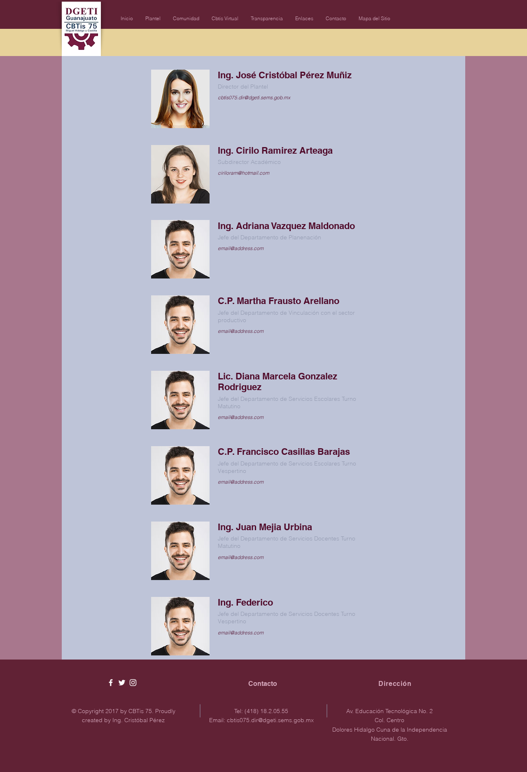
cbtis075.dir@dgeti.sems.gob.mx (270, 720)
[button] (153, 18)
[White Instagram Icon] (133, 682)
